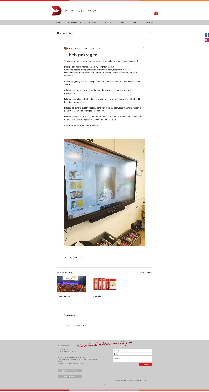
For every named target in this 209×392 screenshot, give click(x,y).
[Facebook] (207, 35)
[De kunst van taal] (71, 284)
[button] (156, 12)
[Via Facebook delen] (65, 257)
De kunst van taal (67, 296)
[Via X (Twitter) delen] (71, 257)
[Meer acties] (143, 48)
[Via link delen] (81, 257)
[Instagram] (207, 40)
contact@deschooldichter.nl (68, 351)
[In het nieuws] (104, 284)
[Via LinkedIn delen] (76, 257)
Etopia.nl (144, 380)
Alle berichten (65, 33)
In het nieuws (98, 296)
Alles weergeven (146, 272)
